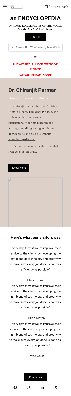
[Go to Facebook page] (15, 387)
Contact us (35, 377)
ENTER (36, 37)
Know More (19, 167)
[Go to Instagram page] (28, 387)
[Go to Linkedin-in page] (42, 387)
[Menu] (5, 6)
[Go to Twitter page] (55, 387)
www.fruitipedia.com (22, 139)
